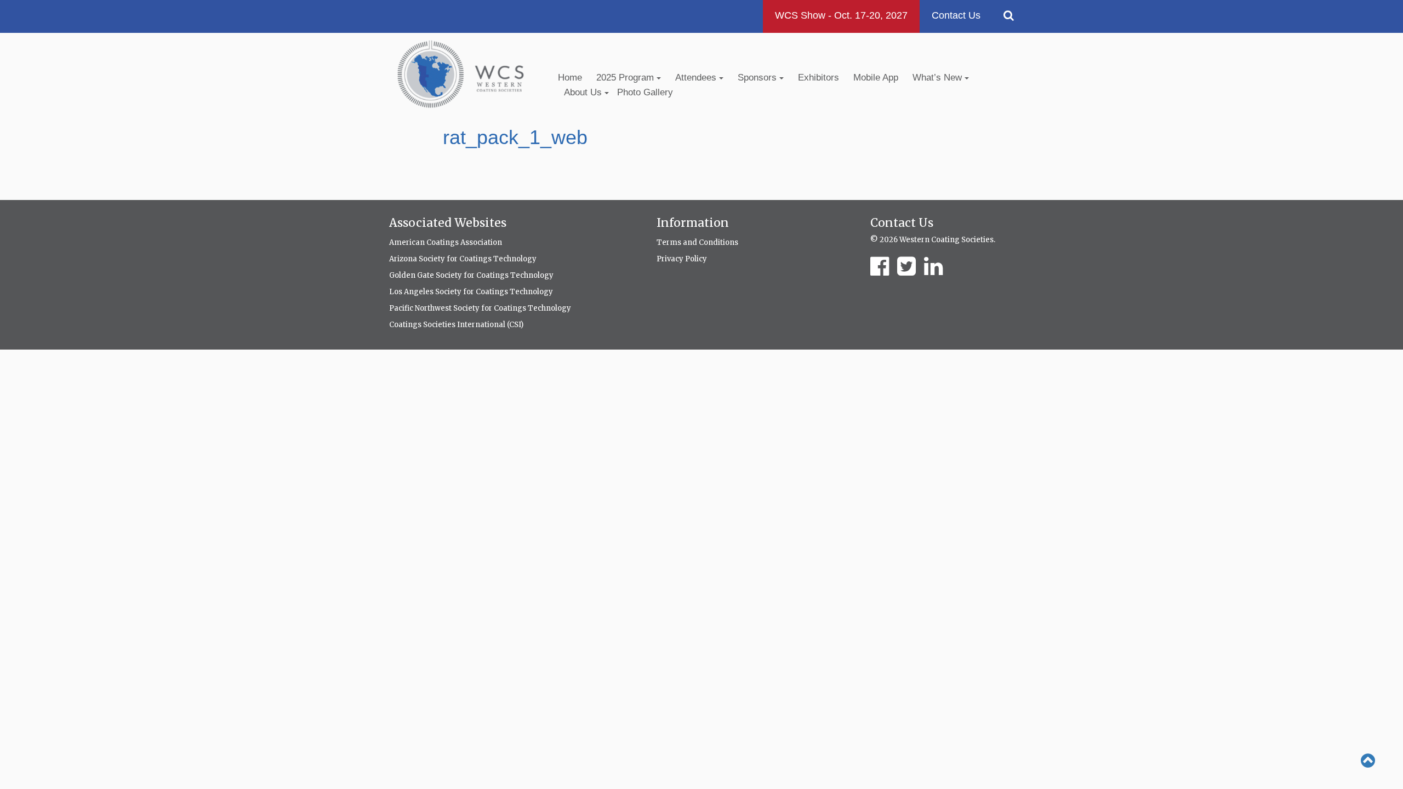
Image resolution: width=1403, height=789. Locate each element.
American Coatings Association (445, 242)
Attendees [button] (697, 77)
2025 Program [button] (626, 77)
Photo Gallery (645, 92)
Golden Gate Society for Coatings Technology (471, 275)
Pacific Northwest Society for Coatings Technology (480, 308)
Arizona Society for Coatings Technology (463, 259)
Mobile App (875, 77)
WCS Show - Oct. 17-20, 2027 (841, 15)
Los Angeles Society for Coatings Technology (471, 291)
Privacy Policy (682, 259)
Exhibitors (818, 77)
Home (570, 77)
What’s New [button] (938, 77)
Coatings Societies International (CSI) (456, 324)
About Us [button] (584, 92)
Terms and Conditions (697, 242)
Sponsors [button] (758, 77)
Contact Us (956, 15)
